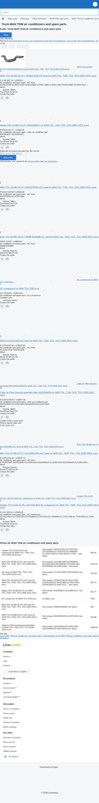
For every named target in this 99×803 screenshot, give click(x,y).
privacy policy (34, 161)
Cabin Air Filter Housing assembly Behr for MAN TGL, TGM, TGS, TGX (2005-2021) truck (18, 627)
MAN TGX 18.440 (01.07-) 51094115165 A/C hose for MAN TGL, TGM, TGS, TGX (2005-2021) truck (48, 76)
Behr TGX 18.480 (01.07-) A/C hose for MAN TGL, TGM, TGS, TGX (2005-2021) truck (19, 607)
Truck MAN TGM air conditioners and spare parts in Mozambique (27, 636)
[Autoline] (3, 18)
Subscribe (8, 158)
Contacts (7, 665)
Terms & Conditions (11, 709)
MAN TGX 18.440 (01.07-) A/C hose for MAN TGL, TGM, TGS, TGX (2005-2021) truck (19, 582)
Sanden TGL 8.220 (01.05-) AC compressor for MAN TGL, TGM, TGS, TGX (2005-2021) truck (18, 552)
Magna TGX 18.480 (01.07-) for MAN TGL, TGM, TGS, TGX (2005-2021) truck (19, 591)
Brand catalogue (10, 727)
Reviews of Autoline (11, 722)
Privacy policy (9, 713)
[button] (95, 4)
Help (5, 661)
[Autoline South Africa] (17, 4)
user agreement (50, 161)
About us (7, 656)
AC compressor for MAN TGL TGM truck (19, 288)
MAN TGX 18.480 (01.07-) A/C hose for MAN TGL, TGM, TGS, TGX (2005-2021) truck (19, 617)
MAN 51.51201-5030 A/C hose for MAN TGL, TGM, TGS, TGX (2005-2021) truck (39, 341)
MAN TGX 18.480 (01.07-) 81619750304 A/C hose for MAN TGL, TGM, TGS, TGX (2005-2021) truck (48, 187)
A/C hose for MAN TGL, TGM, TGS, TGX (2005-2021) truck (17, 573)
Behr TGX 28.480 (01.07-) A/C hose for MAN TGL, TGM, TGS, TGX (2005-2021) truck (19, 564)
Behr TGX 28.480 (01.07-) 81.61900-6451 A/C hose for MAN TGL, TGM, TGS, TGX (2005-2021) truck (49, 453)
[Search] (95, 12)
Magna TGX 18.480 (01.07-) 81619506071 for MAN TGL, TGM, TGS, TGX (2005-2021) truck (44, 125)
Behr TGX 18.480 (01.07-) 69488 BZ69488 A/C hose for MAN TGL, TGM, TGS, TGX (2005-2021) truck (49, 237)
